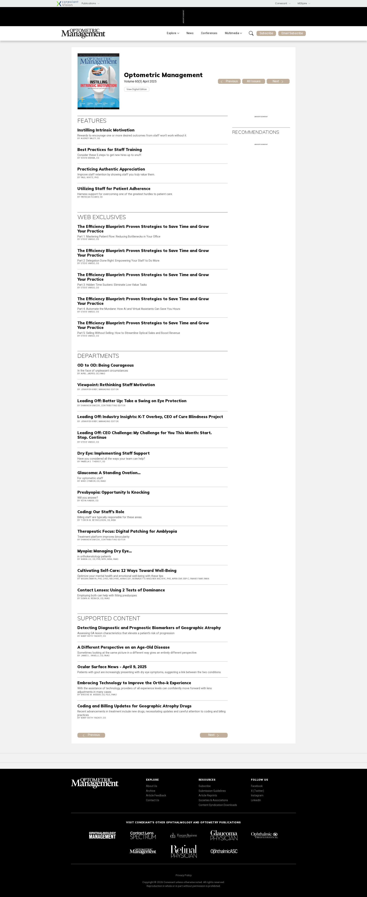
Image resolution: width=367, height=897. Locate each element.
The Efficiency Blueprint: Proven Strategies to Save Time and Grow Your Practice (143, 228)
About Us (151, 786)
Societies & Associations (213, 800)
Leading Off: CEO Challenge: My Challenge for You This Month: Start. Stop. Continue (144, 435)
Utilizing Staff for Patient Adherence (113, 188)
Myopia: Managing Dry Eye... (104, 551)
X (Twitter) (257, 790)
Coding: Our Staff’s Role (100, 511)
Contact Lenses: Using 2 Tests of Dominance (121, 590)
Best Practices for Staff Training (109, 149)
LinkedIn (256, 800)
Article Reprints (208, 795)
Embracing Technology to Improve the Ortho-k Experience (134, 682)
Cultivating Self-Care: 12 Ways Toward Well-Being (126, 570)
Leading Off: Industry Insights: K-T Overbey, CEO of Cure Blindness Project (150, 416)
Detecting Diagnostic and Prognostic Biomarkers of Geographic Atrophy (149, 627)
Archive (150, 790)
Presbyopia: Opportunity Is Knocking (113, 492)
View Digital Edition (137, 89)
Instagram (257, 795)
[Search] (251, 33)
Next (276, 81)
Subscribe (266, 33)
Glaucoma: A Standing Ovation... (108, 472)
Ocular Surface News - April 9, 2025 (112, 666)
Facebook (257, 786)
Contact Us (152, 800)
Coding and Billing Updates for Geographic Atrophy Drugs (134, 706)
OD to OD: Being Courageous (105, 365)
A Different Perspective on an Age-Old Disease (123, 647)
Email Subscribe (292, 33)
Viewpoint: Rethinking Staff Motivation (116, 384)
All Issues (254, 81)
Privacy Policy (184, 875)
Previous (232, 81)
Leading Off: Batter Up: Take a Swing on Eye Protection (132, 400)
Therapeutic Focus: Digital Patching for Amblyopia (127, 531)
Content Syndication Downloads (218, 804)
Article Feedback (156, 795)
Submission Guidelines (212, 790)
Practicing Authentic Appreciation (111, 169)
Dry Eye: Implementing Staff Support (113, 453)
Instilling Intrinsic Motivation (106, 130)
